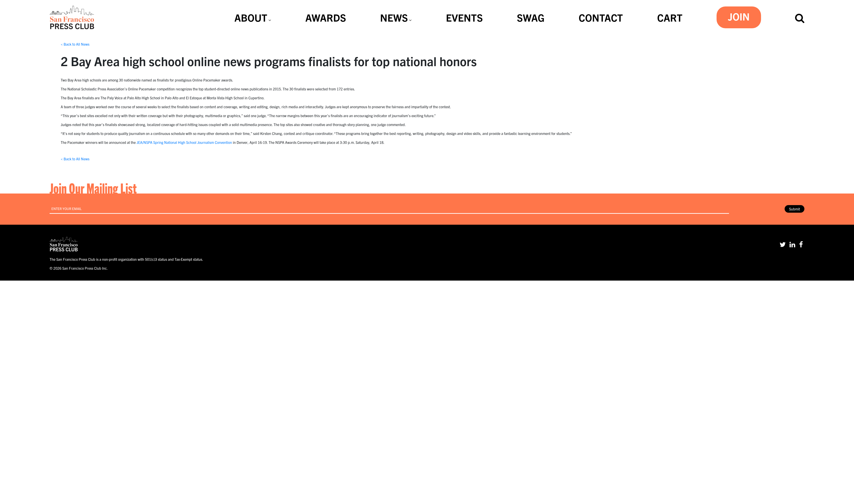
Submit (794, 209)
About (250, 17)
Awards (325, 17)
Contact (601, 17)
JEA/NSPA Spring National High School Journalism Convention (184, 142)
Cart (670, 17)
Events (464, 17)
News (394, 17)
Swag (530, 17)
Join (739, 16)
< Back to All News (75, 44)
